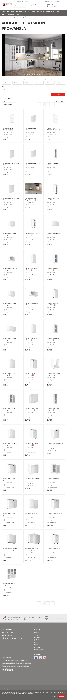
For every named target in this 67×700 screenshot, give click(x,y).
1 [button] (25, 75)
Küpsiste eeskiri (38, 654)
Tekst (3, 86)
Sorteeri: (4, 101)
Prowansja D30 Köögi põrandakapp (53, 304)
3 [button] (30, 75)
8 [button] (42, 75)
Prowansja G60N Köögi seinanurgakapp (31, 409)
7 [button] (39, 75)
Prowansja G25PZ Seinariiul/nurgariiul (8, 128)
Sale (12, 11)
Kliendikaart (37, 647)
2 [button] (27, 75)
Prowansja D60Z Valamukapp (55, 443)
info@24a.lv (26, 1)
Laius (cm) (4, 79)
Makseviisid (37, 637)
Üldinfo (47, 1)
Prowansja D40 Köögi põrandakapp (31, 374)
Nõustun (61, 696)
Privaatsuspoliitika (39, 649)
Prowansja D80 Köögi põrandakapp (9, 514)
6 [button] (37, 75)
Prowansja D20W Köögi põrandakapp (31, 234)
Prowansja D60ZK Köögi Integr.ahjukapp (53, 374)
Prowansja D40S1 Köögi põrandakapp (31, 444)
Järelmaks (36, 640)
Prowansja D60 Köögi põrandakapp (9, 479)
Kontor (4, 14)
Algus (3, 17)
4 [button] (32, 75)
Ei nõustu (53, 696)
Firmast (36, 644)
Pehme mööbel (50, 11)
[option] (33, 55)
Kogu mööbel (5, 11)
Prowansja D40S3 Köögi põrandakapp (53, 549)
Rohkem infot (30, 693)
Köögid (33, 11)
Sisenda (57, 1)
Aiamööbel (19, 14)
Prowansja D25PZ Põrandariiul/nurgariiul (52, 128)
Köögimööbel (15, 17)
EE (52, 1)
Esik (57, 11)
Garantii (36, 642)
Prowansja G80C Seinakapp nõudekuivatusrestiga (10, 549)
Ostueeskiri (37, 652)
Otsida (58, 94)
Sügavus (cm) (48, 79)
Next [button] (60, 55)
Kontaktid (36, 632)
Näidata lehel (59, 101)
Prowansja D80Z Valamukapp (33, 478)
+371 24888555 (17, 1)
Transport (37, 635)
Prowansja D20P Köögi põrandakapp (53, 199)
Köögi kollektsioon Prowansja (28, 17)
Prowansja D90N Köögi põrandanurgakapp (31, 549)
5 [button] (35, 75)
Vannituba (11, 14)
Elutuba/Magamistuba (22, 11)
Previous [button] (6, 55)
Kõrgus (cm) (26, 79)
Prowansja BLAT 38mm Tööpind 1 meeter (31, 199)
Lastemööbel (40, 11)
